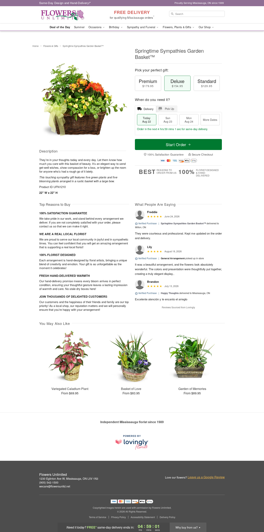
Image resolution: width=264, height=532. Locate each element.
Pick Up (169, 109)
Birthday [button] (114, 27)
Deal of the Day (60, 27)
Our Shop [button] (205, 27)
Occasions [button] (95, 27)
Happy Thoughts (170, 293)
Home (35, 45)
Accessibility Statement (143, 517)
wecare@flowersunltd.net (54, 486)
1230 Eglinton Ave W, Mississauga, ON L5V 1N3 (68, 478)
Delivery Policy (167, 517)
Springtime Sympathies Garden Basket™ (183, 223)
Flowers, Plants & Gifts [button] (177, 27)
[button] (254, 515)
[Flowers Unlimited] (67, 15)
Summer (79, 27)
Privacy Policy (118, 517)
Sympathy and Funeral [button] (141, 27)
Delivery (148, 109)
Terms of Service (97, 517)
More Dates (210, 120)
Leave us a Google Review (206, 477)
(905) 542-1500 (48, 482)
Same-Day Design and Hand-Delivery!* (65, 3)
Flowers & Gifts (50, 45)
